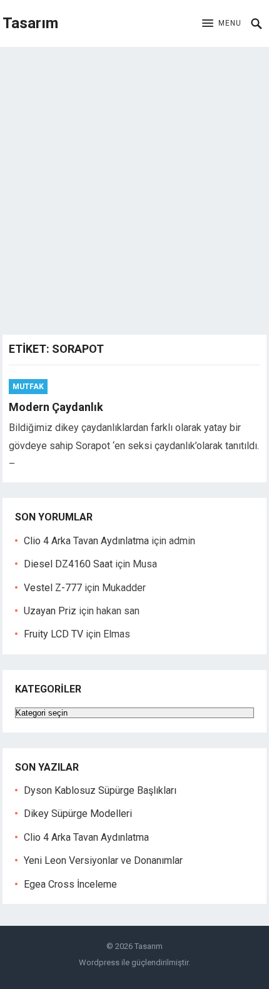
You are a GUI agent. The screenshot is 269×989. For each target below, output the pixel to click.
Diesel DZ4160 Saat (68, 564)
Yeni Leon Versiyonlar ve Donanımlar (103, 860)
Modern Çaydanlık (56, 406)
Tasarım (30, 23)
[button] (221, 24)
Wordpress (99, 962)
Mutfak (28, 386)
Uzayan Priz (50, 611)
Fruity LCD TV (53, 634)
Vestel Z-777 (53, 588)
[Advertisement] (134, 187)
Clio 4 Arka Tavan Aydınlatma (86, 541)
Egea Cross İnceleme (70, 884)
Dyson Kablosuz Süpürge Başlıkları (100, 790)
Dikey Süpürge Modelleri (78, 813)
